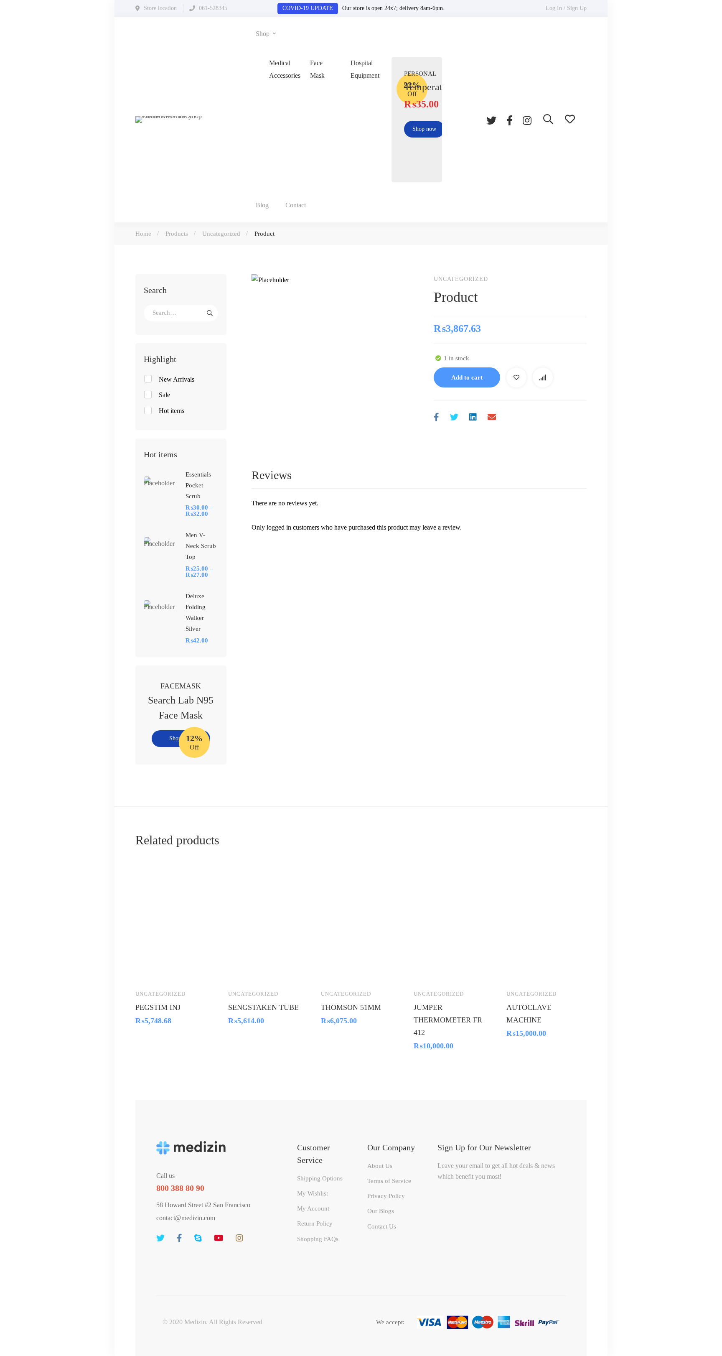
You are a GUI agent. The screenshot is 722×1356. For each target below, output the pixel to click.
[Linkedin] (473, 417)
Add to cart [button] (150, 971)
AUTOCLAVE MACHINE (529, 1013)
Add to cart (467, 377)
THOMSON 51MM (351, 1007)
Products (176, 233)
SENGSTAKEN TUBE (263, 1007)
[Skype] (198, 1238)
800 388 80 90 (180, 1188)
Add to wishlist (516, 377)
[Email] (492, 417)
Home (143, 233)
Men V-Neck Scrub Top (201, 546)
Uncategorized (221, 233)
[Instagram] (527, 119)
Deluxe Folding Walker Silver (196, 612)
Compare (543, 377)
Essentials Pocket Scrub (198, 485)
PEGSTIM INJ (157, 1007)
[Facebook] (509, 119)
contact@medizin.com (185, 1217)
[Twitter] (491, 119)
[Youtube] (219, 1238)
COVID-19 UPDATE (307, 8)
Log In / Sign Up (566, 8)
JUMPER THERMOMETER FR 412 (448, 1019)
